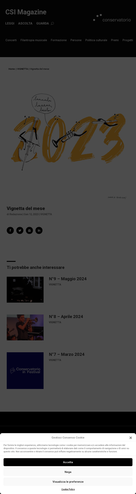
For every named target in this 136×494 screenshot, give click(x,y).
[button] (130, 438)
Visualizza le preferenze (68, 481)
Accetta (68, 462)
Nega (68, 472)
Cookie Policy (68, 489)
